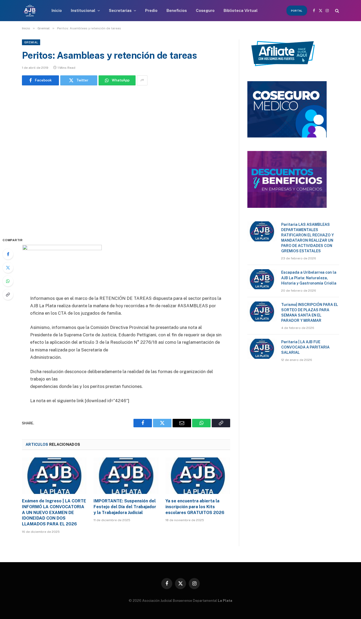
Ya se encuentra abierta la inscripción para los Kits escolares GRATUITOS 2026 (194, 506)
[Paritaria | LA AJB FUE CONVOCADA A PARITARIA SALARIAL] (261, 349)
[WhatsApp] (8, 281)
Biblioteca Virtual (241, 10)
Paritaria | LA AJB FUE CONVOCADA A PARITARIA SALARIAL (305, 347)
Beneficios (176, 10)
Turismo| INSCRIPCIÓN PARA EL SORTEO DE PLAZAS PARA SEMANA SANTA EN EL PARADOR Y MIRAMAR (309, 312)
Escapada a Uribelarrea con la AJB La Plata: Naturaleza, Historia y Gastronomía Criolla (308, 277)
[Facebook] (8, 254)
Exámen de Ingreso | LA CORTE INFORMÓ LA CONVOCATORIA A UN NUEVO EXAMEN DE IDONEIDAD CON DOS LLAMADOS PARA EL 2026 (54, 512)
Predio (151, 10)
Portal (297, 10)
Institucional (83, 10)
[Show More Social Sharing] (142, 80)
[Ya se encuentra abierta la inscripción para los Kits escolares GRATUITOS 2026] (197, 475)
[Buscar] (336, 11)
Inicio (57, 10)
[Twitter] (8, 267)
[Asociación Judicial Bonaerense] (30, 10)
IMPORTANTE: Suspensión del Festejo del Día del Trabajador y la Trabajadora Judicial (125, 506)
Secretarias (120, 10)
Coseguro (205, 10)
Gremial (31, 42)
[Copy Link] (8, 294)
